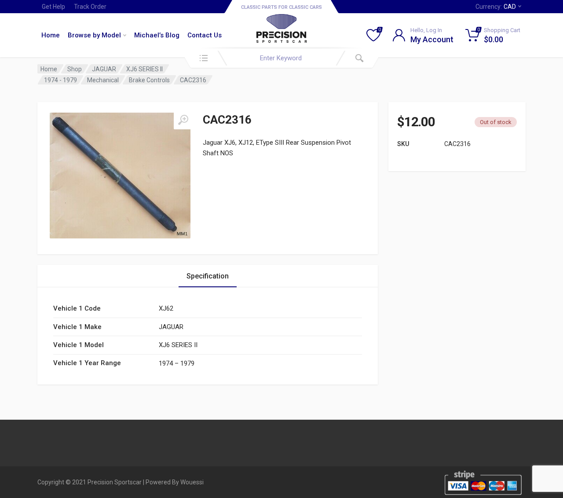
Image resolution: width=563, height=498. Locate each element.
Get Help (53, 6)
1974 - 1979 (60, 80)
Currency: (495, 6)
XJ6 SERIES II (144, 69)
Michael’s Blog (156, 35)
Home (50, 35)
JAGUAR (104, 69)
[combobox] (281, 58)
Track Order (90, 6)
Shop (74, 69)
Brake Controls (149, 80)
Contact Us (204, 35)
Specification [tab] (207, 276)
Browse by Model (94, 35)
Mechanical (103, 80)
